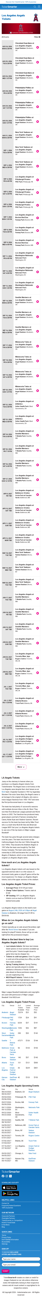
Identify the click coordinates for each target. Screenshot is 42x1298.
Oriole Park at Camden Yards (13, 1051)
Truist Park (12, 1064)
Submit (5, 1271)
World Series (13, 930)
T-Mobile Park (12, 1043)
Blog (3, 1227)
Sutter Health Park (12, 1035)
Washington (6, 1028)
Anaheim (5, 1012)
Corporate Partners (8, 1216)
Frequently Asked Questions (11, 1205)
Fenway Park (13, 1024)
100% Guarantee (7, 1208)
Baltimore (5, 1048)
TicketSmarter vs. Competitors (12, 1220)
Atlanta (4, 1063)
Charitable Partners (8, 1218)
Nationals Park (34, 1107)
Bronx (4, 1057)
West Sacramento (6, 1034)
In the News (6, 1225)
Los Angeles (5, 1069)
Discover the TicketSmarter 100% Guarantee (21, 2)
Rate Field (32, 1153)
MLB (3, 792)
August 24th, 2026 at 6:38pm (19, 910)
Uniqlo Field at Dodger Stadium (13, 1071)
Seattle (4, 1041)
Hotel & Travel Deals (8, 1222)
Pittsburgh (6, 1018)
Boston (4, 1023)
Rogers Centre (34, 1136)
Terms (4, 1235)
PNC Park (11, 1019)
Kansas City (4, 1078)
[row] (21, 47)
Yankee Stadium (13, 1058)
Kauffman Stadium (13, 1078)
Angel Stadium (13, 1013)
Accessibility (6, 1242)
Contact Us (5, 1203)
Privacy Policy (6, 1237)
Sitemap (5, 1244)
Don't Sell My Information (10, 1239)
